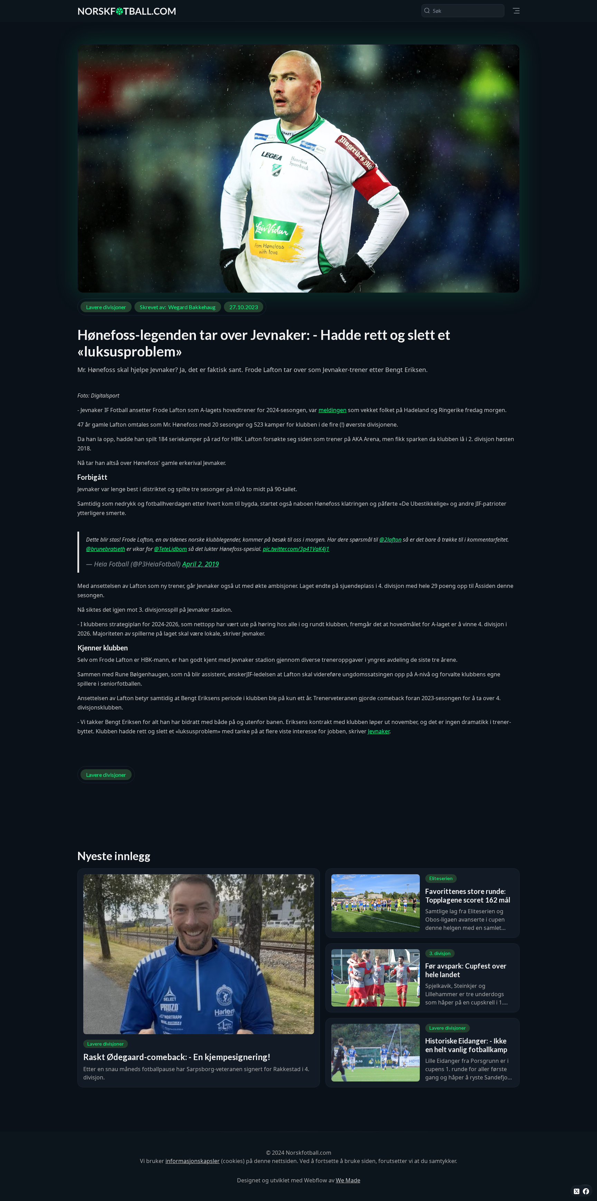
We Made (348, 1180)
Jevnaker (378, 731)
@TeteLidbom (170, 549)
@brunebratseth (105, 549)
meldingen (333, 410)
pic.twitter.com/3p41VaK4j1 (296, 549)
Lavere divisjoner (106, 307)
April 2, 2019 (200, 564)
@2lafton (390, 539)
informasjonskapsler (192, 1161)
